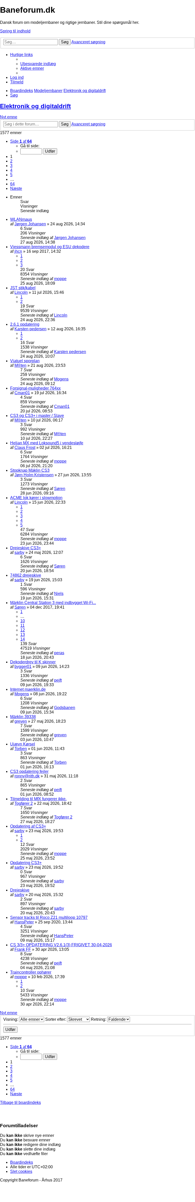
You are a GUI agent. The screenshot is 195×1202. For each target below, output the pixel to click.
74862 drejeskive (25, 575)
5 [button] (11, 175)
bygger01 (22, 666)
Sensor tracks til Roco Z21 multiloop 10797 (49, 917)
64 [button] (12, 184)
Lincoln (21, 292)
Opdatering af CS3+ (28, 826)
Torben (20, 748)
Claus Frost (24, 447)
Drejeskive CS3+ (25, 548)
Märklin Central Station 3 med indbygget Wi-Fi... (53, 602)
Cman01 (22, 393)
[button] (21, 141)
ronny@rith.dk (27, 776)
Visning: (11, 1019)
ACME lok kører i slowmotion (36, 498)
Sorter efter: (56, 1019)
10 (22, 621)
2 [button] (11, 161)
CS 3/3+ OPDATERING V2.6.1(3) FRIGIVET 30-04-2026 (61, 945)
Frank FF (22, 949)
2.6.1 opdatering (24, 324)
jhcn (18, 251)
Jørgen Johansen (30, 224)
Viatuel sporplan (25, 361)
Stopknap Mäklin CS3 (30, 470)
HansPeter (24, 922)
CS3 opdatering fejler (29, 771)
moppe (60, 279)
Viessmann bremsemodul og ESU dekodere (49, 247)
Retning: (99, 1019)
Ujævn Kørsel (22, 744)
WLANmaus (21, 219)
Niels (58, 593)
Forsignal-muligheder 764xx (35, 388)
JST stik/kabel (23, 288)
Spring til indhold (15, 31)
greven (20, 721)
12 (22, 630)
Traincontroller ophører (30, 972)
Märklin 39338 (23, 717)
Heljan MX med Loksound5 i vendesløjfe (46, 443)
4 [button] (11, 170)
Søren (59, 488)
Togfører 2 (23, 803)
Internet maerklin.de (28, 689)
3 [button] (11, 165)
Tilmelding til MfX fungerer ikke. (38, 799)
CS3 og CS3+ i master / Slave (37, 415)
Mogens (61, 379)
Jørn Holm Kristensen (34, 475)
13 (22, 634)
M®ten (20, 365)
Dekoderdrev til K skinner (33, 662)
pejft (58, 680)
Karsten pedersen (30, 329)
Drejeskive (19, 890)
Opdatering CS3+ (26, 863)
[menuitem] (38, 64)
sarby (19, 552)
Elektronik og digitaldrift (35, 106)
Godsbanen (64, 707)
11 (22, 625)
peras (59, 653)
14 (22, 639)
